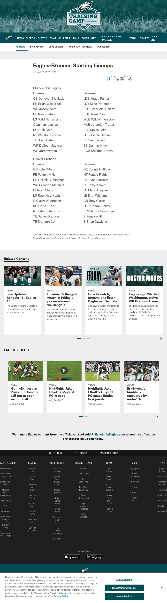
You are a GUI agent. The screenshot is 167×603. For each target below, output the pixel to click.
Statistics (162, 500)
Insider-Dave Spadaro (109, 487)
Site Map (83, 468)
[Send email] (122, 80)
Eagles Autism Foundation (83, 506)
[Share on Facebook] (109, 80)
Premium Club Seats (57, 520)
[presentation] (161, 339)
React (134, 492)
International (83, 473)
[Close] (161, 587)
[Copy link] (129, 78)
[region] (83, 587)
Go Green (5, 511)
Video (134, 463)
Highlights (134, 468)
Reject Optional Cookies (124, 588)
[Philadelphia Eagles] (83, 572)
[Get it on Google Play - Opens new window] (94, 559)
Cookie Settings (124, 579)
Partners (162, 495)
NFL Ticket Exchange (57, 530)
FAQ (5, 506)
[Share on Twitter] (116, 80)
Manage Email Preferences (5, 493)
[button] (79, 338)
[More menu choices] (99, 38)
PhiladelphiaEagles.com (108, 434)
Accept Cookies (124, 596)
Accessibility (5, 468)
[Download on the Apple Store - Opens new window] (71, 557)
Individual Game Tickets (57, 501)
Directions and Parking (32, 487)
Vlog (135, 487)
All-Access (134, 482)
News (109, 463)
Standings (162, 506)
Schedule (57, 539)
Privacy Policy (61, 596)
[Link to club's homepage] (8, 38)
